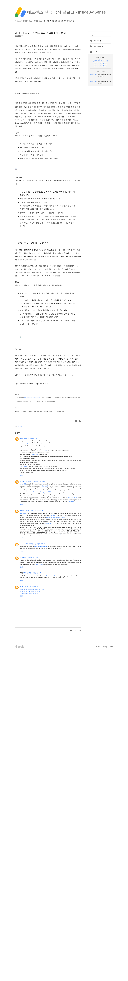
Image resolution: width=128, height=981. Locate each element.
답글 (21, 475)
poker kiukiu (44, 486)
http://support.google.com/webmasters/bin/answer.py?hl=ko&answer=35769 (42, 407)
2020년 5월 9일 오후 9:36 (37, 544)
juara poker (23, 466)
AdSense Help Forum (100, 66)
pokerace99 (57, 535)
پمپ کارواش (39, 564)
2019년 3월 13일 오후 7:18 (32, 438)
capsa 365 (35, 454)
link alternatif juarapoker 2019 (55, 517)
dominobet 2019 (50, 523)
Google (98, 646)
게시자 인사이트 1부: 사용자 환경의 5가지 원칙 (40, 33)
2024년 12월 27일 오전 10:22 (32, 586)
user (21, 438)
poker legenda (43, 451)
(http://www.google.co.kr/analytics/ (32, 397)
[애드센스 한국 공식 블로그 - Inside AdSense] (66, 18)
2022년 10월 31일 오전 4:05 (32, 573)
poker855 (23, 484)
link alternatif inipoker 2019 (42, 492)
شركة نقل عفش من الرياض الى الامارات (32, 589)
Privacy (105, 646)
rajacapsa (26, 443)
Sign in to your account (100, 62)
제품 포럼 (93, 74)
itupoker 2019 (72, 498)
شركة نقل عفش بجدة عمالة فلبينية (30, 591)
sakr (21, 586)
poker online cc (57, 443)
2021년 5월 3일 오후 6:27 (33, 557)
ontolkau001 (24, 544)
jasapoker (23, 513)
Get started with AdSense (100, 60)
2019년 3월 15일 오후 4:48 (36, 481)
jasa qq (53, 515)
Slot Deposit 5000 (49, 576)
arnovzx (22, 510)
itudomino (71, 501)
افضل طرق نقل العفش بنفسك (29, 593)
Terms (111, 646)
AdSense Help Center (100, 64)
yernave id (23, 481)
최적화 (20, 426)
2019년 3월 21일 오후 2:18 (34, 510)
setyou (22, 557)
